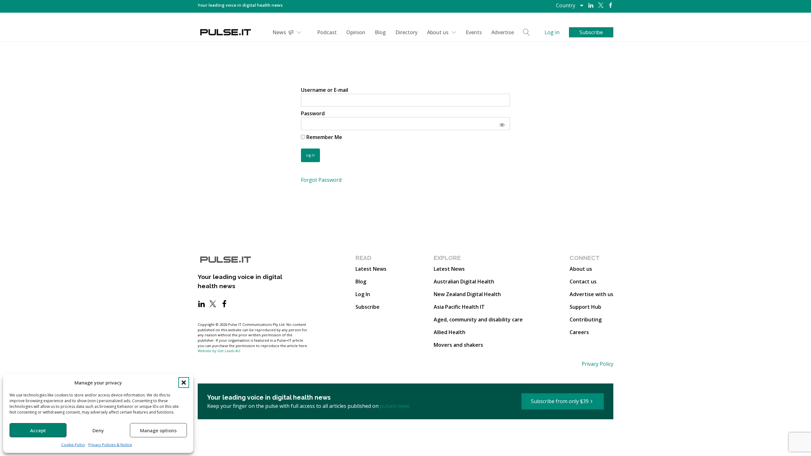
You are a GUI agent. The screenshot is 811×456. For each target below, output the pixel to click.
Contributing (586, 319)
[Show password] (501, 123)
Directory (406, 32)
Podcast (327, 32)
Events (474, 32)
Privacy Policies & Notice (110, 444)
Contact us (583, 281)
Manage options (158, 430)
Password (313, 113)
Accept (38, 430)
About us (438, 32)
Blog (380, 32)
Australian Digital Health (464, 281)
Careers (579, 332)
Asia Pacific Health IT (459, 306)
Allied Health (449, 332)
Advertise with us (591, 294)
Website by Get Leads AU (219, 350)
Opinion (355, 32)
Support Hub (585, 306)
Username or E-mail (324, 89)
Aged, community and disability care (478, 319)
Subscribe (367, 306)
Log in (552, 32)
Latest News (370, 268)
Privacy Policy (597, 363)
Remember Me (323, 137)
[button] (184, 382)
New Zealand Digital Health (467, 294)
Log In (362, 294)
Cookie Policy (73, 444)
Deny (98, 430)
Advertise (502, 32)
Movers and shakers (458, 344)
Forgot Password (321, 179)
